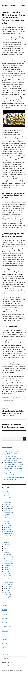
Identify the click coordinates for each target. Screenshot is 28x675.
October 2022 (8, 586)
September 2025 (8, 512)
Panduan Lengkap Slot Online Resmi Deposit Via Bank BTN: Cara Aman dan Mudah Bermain (14, 454)
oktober (13, 399)
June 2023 (7, 569)
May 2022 (6, 590)
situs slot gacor (6, 626)
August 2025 (7, 514)
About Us (5, 658)
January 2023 (7, 580)
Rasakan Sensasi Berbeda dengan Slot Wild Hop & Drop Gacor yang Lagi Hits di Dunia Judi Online (13, 464)
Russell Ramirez (8, 397)
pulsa (24, 399)
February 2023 (8, 578)
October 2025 (8, 510)
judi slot (4, 605)
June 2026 (7, 493)
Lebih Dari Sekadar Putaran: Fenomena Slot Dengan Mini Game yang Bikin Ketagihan (14, 477)
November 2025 (8, 508)
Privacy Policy (6, 666)
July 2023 (6, 567)
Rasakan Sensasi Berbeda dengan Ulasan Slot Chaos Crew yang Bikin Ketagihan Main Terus (14, 471)
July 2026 (6, 491)
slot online (5, 618)
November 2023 (8, 559)
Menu (23, 5)
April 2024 (7, 548)
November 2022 (8, 584)
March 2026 (7, 500)
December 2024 (8, 531)
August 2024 (7, 540)
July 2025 (6, 517)
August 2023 (7, 565)
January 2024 (7, 554)
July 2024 (6, 542)
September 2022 (8, 588)
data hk (4, 609)
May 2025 (6, 521)
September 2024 (8, 538)
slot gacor (5, 630)
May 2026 (7, 496)
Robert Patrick (8, 6)
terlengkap (5, 400)
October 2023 (8, 561)
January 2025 (7, 529)
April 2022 (7, 592)
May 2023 (6, 571)
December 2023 (8, 557)
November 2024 (8, 533)
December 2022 (8, 582)
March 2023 (7, 575)
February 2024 (8, 552)
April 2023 (7, 573)
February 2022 (8, 597)
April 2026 (7, 498)
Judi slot (4, 647)
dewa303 (4, 635)
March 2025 (7, 525)
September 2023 (8, 563)
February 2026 (8, 502)
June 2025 (7, 519)
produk (20, 399)
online (16, 399)
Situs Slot (5, 654)
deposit (9, 399)
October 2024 (8, 536)
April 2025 (7, 523)
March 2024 (7, 550)
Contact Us (5, 662)
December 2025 (8, 506)
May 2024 (6, 546)
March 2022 (7, 594)
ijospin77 (5, 614)
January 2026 (8, 504)
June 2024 (7, 544)
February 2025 (8, 527)
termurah (10, 400)
